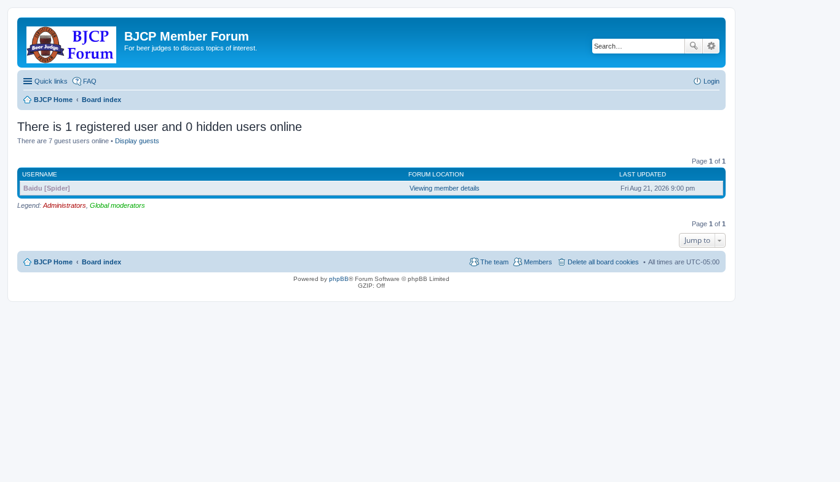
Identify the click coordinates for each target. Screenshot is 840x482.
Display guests (137, 140)
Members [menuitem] (538, 262)
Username (39, 174)
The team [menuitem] (494, 262)
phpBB (339, 278)
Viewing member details (445, 188)
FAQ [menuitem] (90, 81)
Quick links (51, 81)
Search (693, 46)
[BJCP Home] (72, 42)
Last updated (642, 174)
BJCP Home (53, 262)
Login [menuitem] (711, 81)
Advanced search (711, 46)
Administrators (64, 205)
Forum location (436, 174)
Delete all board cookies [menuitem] (603, 262)
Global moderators (117, 205)
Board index (101, 262)
